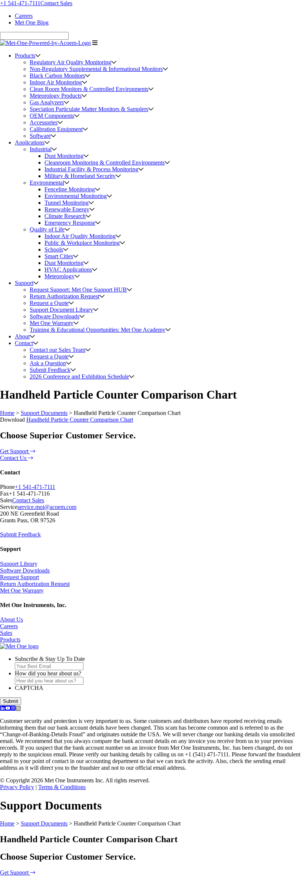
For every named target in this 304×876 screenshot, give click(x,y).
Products (25, 55)
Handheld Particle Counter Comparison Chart (79, 419)
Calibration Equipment (56, 129)
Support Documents (44, 413)
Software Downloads (54, 316)
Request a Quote (49, 303)
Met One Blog (32, 22)
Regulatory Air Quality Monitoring (70, 62)
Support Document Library (61, 309)
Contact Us (14, 458)
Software (40, 136)
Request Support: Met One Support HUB (78, 289)
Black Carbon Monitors (57, 75)
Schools (53, 249)
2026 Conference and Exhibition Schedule (79, 376)
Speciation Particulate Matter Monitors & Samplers (89, 109)
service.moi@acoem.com (46, 507)
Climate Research (65, 216)
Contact (24, 343)
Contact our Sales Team (57, 350)
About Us (11, 619)
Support (24, 283)
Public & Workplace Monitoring (82, 243)
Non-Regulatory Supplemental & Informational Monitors (96, 69)
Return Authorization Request (64, 296)
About (22, 336)
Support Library (18, 564)
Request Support (19, 577)
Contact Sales (56, 3)
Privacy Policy (17, 787)
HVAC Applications (68, 269)
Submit (10, 701)
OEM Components (52, 116)
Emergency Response (69, 223)
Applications (29, 142)
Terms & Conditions (62, 787)
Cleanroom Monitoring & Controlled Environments (104, 162)
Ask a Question (48, 363)
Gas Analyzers (47, 102)
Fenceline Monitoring (69, 189)
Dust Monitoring (63, 156)
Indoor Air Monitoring (56, 82)
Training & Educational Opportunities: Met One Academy (97, 330)
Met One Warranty (51, 323)
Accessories (43, 122)
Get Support (15, 451)
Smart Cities (58, 256)
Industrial (41, 149)
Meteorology (59, 276)
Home (7, 413)
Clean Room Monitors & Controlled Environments (89, 89)
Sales (6, 633)
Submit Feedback (50, 370)
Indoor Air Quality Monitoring (80, 236)
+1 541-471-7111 (20, 3)
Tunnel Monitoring (66, 202)
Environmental (47, 182)
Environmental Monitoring (75, 196)
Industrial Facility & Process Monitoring (91, 169)
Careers (24, 16)
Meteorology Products (56, 96)
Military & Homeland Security (80, 176)
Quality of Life (47, 229)
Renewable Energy (66, 209)
